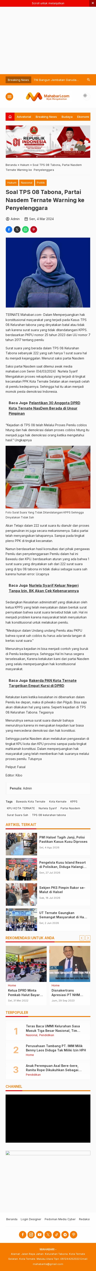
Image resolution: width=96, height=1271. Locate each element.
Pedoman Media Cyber (60, 1219)
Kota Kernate (58, 801)
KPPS (73, 801)
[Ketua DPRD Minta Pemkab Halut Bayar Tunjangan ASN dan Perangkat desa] (26, 964)
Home (12, 985)
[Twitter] (48, 1234)
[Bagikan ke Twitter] (17, 229)
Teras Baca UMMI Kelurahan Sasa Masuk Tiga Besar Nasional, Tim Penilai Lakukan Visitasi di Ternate (53, 1030)
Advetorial (24, 116)
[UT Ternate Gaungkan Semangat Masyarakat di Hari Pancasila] (21, 919)
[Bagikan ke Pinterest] (33, 229)
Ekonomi (83, 116)
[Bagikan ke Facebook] (9, 229)
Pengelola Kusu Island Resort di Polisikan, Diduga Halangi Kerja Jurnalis (62, 867)
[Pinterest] (73, 1234)
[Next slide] (88, 937)
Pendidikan (46, 1035)
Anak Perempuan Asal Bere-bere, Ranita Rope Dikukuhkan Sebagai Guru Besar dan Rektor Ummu (52, 1070)
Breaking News (46, 116)
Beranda (11, 1219)
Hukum (12, 182)
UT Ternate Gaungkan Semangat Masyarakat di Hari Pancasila (62, 917)
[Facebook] (22, 1234)
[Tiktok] (56, 1234)
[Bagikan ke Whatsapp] (25, 229)
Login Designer (31, 1219)
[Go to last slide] (81, 937)
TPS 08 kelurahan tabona (49, 815)
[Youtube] (39, 1234)
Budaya (67, 116)
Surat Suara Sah (17, 815)
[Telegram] (65, 1234)
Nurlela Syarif (48, 808)
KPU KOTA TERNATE (21, 808)
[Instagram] (31, 1234)
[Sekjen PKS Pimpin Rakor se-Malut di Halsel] (21, 894)
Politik (41, 182)
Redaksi (84, 1219)
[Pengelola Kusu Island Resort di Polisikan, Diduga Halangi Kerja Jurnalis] (21, 869)
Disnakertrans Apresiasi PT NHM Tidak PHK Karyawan (68, 994)
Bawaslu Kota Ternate (30, 801)
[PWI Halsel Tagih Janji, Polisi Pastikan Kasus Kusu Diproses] (21, 844)
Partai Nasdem (70, 808)
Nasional (26, 182)
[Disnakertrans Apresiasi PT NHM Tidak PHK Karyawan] (69, 964)
